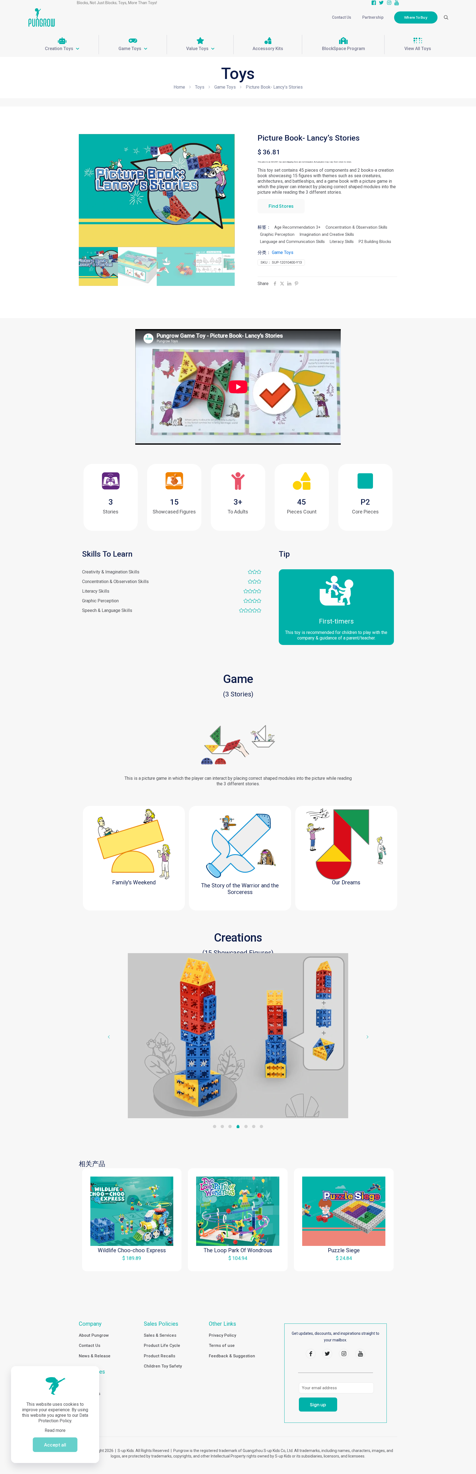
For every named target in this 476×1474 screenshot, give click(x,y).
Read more (55, 1430)
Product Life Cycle (162, 1345)
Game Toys (225, 87)
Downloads (89, 1393)
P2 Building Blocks (375, 241)
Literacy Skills (342, 241)
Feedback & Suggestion (232, 1355)
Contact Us (89, 1345)
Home (179, 87)
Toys (199, 87)
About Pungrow (94, 1335)
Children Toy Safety (163, 1366)
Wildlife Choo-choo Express (132, 1250)
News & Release (94, 1355)
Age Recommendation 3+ (297, 227)
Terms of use (222, 1345)
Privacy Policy (222, 1335)
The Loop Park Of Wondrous (238, 1250)
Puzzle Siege (344, 1250)
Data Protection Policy (63, 1418)
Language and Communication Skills (292, 241)
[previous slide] (108, 1037)
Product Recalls (159, 1355)
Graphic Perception (277, 234)
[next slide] (367, 1037)
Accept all (55, 1445)
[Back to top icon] (449, 1462)
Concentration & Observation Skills (356, 227)
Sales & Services (160, 1335)
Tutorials (87, 1383)
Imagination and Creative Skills (326, 234)
